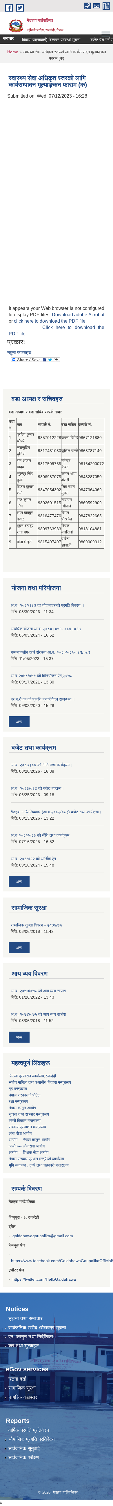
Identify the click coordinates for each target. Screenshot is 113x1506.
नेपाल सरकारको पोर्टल (24, 1095)
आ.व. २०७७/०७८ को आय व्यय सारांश (38, 990)
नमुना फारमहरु (19, 352)
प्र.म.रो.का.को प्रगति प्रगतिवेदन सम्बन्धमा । (43, 699)
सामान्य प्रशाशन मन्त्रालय (27, 1127)
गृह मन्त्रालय (18, 1088)
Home (12, 52)
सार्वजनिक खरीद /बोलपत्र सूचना (37, 1327)
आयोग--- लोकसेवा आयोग (27, 1146)
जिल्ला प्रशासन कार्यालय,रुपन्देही (32, 1076)
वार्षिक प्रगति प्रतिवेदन (28, 1430)
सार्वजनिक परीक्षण (23, 1457)
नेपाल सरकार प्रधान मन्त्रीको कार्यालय (36, 1158)
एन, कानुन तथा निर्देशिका (30, 1336)
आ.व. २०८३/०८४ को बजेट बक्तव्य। (37, 788)
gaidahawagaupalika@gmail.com (42, 1235)
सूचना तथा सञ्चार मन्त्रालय (29, 1114)
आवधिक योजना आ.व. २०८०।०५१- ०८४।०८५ (46, 628)
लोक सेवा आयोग (20, 1133)
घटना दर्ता (17, 1379)
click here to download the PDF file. (50, 321)
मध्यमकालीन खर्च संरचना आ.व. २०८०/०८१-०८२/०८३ (50, 652)
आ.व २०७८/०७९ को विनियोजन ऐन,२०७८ (41, 675)
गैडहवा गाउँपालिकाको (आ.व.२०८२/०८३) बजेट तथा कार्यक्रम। (56, 811)
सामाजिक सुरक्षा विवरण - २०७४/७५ (36, 925)
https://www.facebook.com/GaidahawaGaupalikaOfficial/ (62, 1260)
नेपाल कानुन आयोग (22, 1107)
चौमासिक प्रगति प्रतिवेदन (31, 1439)
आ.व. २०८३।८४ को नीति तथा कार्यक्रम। (41, 765)
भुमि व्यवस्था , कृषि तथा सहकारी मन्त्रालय (39, 1165)
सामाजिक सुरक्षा (22, 1388)
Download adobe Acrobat (78, 314)
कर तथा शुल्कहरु (23, 1345)
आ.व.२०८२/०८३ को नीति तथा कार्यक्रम (40, 835)
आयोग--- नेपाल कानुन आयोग (29, 1139)
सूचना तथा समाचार (25, 1318)
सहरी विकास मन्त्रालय (25, 1120)
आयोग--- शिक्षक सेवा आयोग (28, 1152)
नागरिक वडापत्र (22, 1397)
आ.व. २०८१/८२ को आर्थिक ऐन (33, 858)
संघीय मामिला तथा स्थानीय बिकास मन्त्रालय (40, 1082)
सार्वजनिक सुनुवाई (24, 1448)
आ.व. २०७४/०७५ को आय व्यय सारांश (38, 1014)
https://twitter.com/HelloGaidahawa (44, 1279)
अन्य (19, 721)
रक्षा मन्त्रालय (18, 1101)
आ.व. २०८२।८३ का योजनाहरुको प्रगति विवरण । (47, 605)
